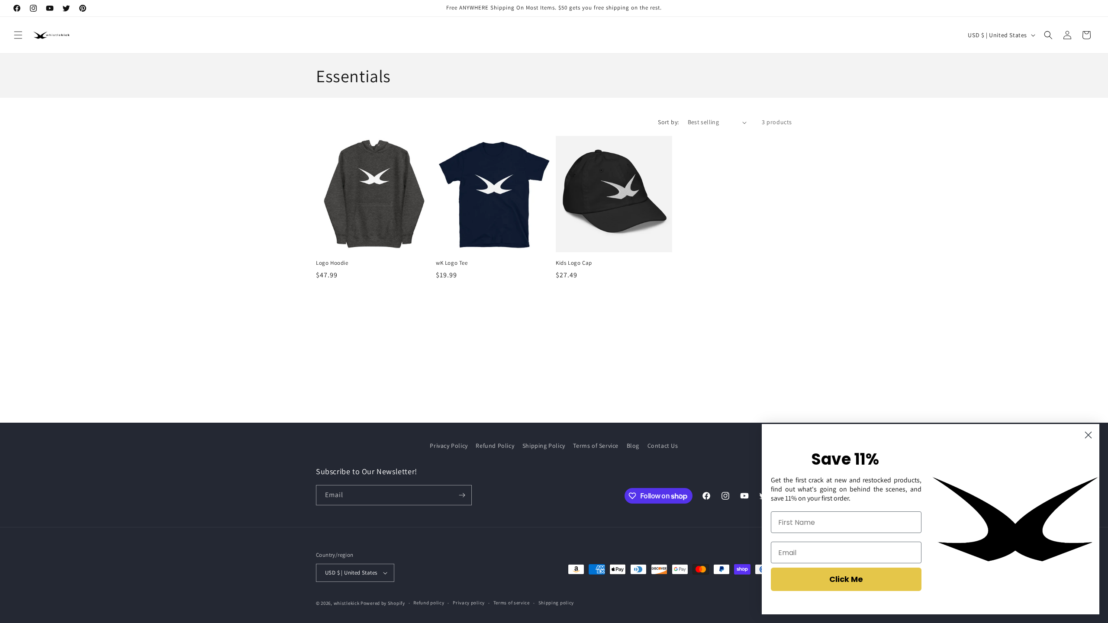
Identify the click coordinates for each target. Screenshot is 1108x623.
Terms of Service (595, 446)
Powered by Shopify (383, 603)
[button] (18, 35)
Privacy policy (469, 603)
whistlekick (347, 603)
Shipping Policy (543, 446)
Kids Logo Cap (574, 263)
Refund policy (428, 603)
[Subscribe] (461, 495)
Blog (633, 446)
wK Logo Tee (452, 263)
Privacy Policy (448, 446)
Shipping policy (556, 603)
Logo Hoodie (332, 263)
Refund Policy (495, 446)
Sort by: (668, 122)
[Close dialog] (1088, 435)
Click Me (846, 579)
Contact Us (662, 446)
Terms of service (511, 603)
